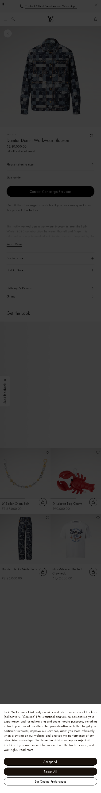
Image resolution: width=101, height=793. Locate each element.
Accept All (50, 762)
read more (26, 750)
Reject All (50, 771)
